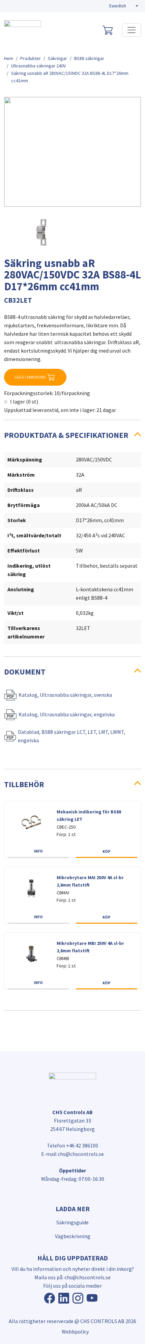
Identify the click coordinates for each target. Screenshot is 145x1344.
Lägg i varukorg (30, 377)
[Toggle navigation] (131, 30)
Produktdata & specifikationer (66, 435)
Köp (106, 851)
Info (38, 851)
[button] (123, 6)
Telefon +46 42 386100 (72, 1145)
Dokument (25, 672)
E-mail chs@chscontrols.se (72, 1154)
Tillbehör (24, 784)
